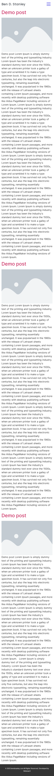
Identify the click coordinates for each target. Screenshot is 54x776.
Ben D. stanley (13, 4)
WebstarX (27, 771)
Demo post (14, 12)
